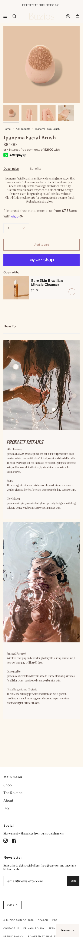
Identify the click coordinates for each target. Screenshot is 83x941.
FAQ (54, 920)
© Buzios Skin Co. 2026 (18, 920)
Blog (6, 808)
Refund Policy (13, 936)
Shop (7, 785)
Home (7, 128)
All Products (23, 128)
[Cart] (77, 16)
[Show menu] (6, 16)
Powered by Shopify (42, 936)
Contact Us (11, 928)
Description (11, 169)
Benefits (35, 169)
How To (9, 326)
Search (43, 920)
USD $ (10, 904)
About (8, 800)
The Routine (13, 793)
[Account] (68, 16)
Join (73, 881)
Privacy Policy (33, 928)
